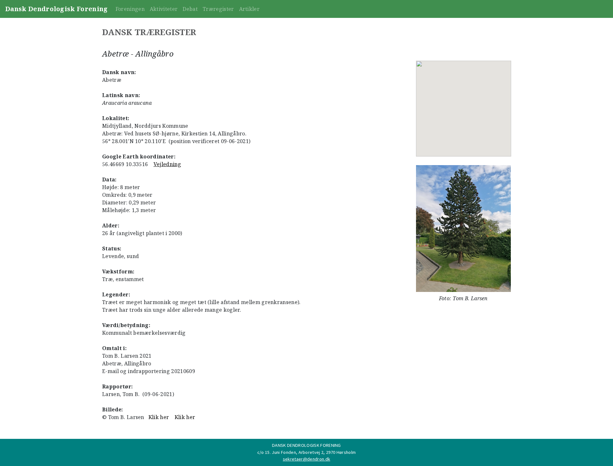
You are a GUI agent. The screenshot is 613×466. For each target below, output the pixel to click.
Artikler (249, 8)
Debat (190, 8)
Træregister (218, 8)
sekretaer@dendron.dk (306, 459)
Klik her (158, 417)
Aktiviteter (164, 8)
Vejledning (167, 164)
